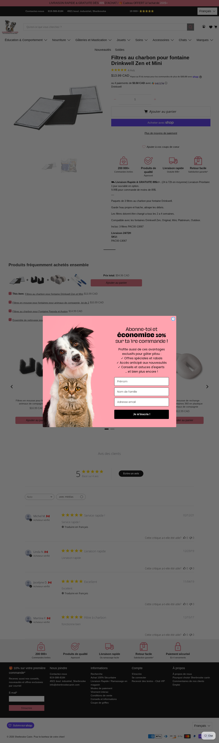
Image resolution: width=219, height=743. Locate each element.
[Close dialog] (173, 319)
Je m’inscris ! (141, 414)
